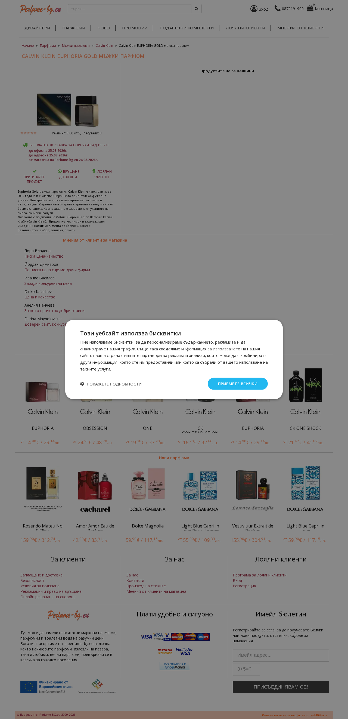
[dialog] (174, 359)
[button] (111, 384)
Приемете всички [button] (237, 383)
